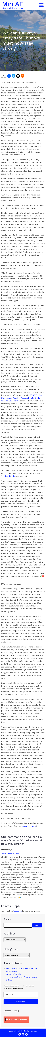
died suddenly (8, 476)
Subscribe (20, 1002)
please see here (28, 826)
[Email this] (18, 76)
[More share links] (22, 76)
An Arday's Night (13, 974)
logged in (17, 911)
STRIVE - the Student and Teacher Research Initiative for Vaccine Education (21, 398)
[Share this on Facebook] (9, 76)
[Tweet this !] (13, 76)
